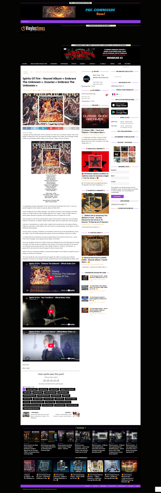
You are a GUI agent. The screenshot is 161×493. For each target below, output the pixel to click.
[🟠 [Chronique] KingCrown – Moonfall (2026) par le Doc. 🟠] (100, 466)
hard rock (66, 395)
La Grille (103, 64)
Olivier (35, 90)
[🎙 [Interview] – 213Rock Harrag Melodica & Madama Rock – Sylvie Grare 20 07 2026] (117, 436)
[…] (90, 143)
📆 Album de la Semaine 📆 (95, 190)
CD (41, 90)
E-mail (113, 181)
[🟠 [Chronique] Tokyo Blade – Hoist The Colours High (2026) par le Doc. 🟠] (85, 287)
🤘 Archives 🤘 (95, 105)
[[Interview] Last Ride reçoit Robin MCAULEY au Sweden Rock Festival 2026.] (49, 436)
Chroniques (64, 64)
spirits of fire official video (32, 405)
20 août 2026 (93, 279)
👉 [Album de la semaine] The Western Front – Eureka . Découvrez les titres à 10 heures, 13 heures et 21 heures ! (95, 218)
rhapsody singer (71, 399)
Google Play (122, 486)
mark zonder (38, 399)
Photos (73, 64)
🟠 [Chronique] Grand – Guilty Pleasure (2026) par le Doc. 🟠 (99, 276)
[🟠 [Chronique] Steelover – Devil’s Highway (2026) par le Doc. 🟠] (85, 298)
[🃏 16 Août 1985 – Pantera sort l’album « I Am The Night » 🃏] (132, 148)
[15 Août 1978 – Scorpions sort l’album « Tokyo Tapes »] (117, 154)
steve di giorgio (47, 405)
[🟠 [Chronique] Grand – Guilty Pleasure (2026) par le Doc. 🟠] (85, 277)
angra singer (43, 389)
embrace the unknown (67, 389)
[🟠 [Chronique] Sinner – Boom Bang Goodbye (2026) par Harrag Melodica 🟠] (85, 310)
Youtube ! (128, 64)
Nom (113, 176)
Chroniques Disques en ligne (95, 273)
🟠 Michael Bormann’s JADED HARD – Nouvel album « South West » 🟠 (94, 259)
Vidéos (112, 64)
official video (49, 399)
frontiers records (43, 395)
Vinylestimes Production (39, 64)
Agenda (82, 64)
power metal (59, 399)
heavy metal (27, 399)
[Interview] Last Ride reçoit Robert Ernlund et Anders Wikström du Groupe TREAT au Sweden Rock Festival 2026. (31, 449)
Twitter (95, 486)
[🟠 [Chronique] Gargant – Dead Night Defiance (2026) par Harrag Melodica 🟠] (117, 466)
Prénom (114, 170)
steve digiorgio (59, 405)
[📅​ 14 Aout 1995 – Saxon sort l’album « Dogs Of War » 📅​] (124, 154)
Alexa (137, 486)
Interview (53, 64)
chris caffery (54, 389)
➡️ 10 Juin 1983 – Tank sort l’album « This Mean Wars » (93, 131)
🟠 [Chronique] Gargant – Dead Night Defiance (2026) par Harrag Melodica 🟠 (116, 477)
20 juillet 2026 (86, 224)
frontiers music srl (29, 395)
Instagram (103, 486)
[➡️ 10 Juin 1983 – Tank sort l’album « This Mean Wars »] (95, 118)
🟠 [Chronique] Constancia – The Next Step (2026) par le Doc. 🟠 (133, 477)
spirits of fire (50, 402)
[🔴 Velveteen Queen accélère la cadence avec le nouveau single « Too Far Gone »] (95, 161)
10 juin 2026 (86, 135)
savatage (26, 402)
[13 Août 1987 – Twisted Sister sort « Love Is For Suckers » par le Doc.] (132, 154)
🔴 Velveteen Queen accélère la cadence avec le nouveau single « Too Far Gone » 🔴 (95, 176)
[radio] (44, 380)
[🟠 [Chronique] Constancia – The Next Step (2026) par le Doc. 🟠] (134, 466)
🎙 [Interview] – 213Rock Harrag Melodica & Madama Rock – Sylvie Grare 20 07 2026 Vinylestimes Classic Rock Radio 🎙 (117, 449)
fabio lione (27, 392)
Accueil (24, 64)
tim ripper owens (72, 405)
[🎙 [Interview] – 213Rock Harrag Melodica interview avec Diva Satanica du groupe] (100, 436)
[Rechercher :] (130, 67)
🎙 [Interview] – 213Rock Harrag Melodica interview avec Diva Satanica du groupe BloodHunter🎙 (100, 448)
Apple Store (112, 486)
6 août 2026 (86, 180)
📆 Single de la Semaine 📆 (95, 149)
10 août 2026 (93, 313)
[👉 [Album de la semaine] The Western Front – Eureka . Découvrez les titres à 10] (95, 203)
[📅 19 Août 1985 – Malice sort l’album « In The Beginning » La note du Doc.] (124, 148)
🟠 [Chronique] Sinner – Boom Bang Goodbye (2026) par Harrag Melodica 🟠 (99, 310)
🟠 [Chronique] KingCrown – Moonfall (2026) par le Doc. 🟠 (99, 476)
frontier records (50, 392)
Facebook (87, 486)
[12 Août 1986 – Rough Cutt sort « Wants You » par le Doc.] (124, 159)
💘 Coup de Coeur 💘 (95, 233)
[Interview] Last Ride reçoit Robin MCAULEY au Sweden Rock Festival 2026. (48, 447)
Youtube (130, 486)
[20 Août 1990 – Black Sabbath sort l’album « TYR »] (117, 148)
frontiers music (63, 392)
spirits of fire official (63, 402)
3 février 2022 (28, 90)
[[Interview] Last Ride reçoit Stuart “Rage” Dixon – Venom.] (66, 436)
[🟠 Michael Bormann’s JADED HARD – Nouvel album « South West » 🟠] (95, 245)
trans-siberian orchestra (31, 408)
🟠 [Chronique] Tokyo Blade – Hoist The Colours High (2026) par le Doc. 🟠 (98, 287)
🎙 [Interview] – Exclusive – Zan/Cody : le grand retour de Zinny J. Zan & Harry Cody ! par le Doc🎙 (82, 448)
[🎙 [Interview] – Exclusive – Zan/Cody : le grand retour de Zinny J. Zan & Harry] (83, 436)
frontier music (37, 392)
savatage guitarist (37, 402)
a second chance (32, 389)
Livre (119, 64)
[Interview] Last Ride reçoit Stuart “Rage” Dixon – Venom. (65, 447)
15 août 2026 (86, 264)
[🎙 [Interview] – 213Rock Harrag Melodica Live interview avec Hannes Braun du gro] (134, 436)
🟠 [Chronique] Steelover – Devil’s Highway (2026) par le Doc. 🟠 (98, 298)
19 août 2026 (93, 302)
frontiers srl (56, 395)
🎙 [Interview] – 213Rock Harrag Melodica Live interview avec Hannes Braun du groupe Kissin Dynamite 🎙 (134, 448)
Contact (92, 64)
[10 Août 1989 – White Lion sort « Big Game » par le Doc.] (132, 159)
